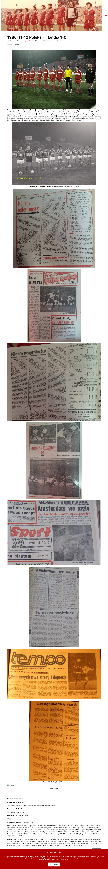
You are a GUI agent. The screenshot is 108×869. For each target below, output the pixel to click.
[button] (106, 15)
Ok (50, 864)
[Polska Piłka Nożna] (51, 15)
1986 (30, 41)
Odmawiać (56, 864)
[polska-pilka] (9, 40)
